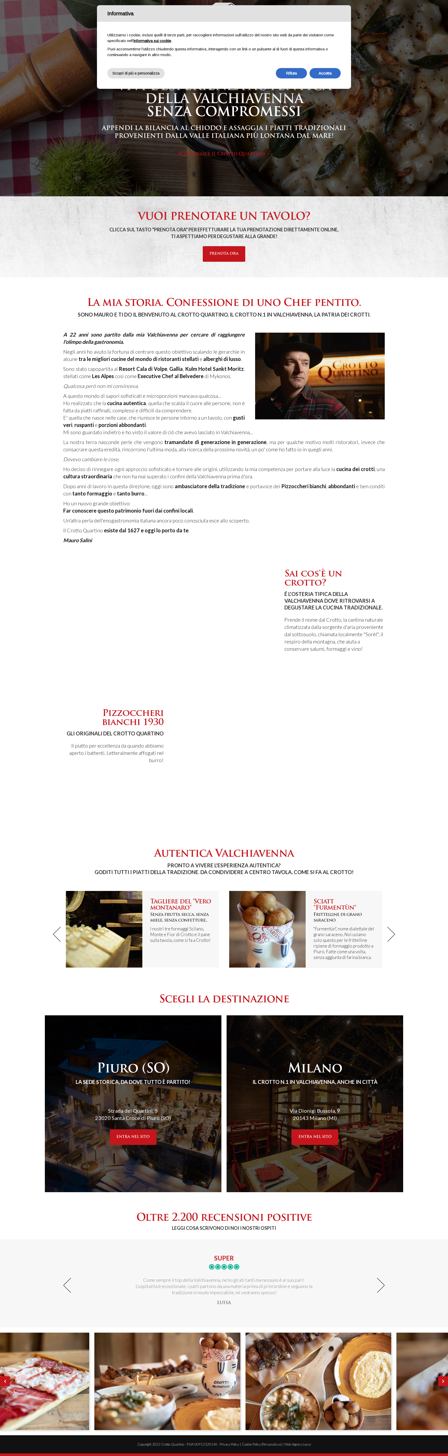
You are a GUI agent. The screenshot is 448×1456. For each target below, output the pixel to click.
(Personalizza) (271, 1444)
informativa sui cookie (152, 40)
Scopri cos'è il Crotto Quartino (221, 154)
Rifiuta (291, 73)
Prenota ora (224, 254)
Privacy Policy (229, 1444)
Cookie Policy (251, 1444)
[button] (57, 934)
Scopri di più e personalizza (136, 73)
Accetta (325, 73)
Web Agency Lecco (297, 1444)
